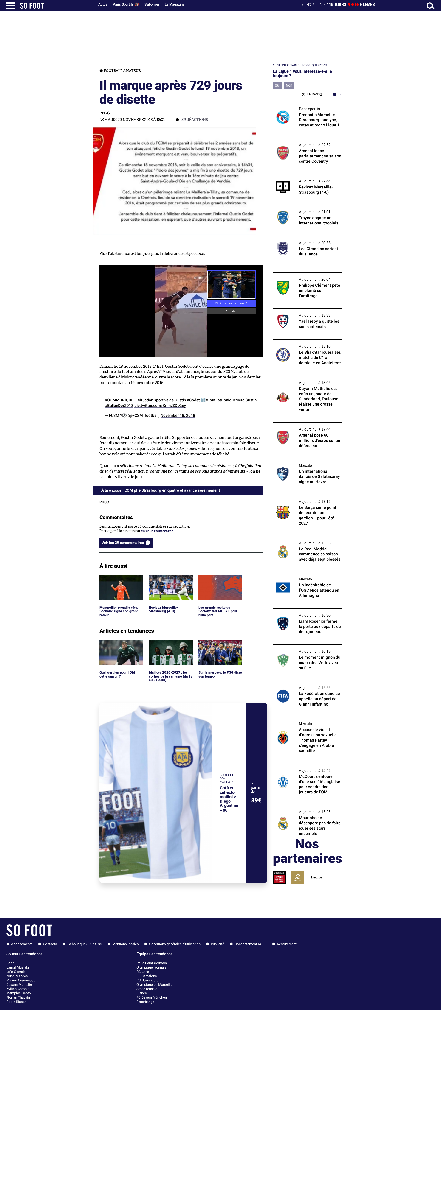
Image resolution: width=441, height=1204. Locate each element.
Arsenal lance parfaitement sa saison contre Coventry (303, 142)
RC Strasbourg (147, 980)
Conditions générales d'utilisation (175, 944)
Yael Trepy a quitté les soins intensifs (302, 310)
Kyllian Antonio (18, 989)
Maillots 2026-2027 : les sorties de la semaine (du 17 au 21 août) (170, 646)
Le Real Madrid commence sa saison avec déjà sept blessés (306, 540)
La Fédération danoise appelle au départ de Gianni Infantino (307, 685)
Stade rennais (146, 989)
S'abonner (151, 4)
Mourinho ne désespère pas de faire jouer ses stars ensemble (306, 809)
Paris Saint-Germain (151, 963)
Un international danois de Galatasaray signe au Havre (304, 463)
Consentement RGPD (251, 944)
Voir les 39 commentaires (123, 542)
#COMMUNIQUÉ (119, 400)
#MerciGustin (245, 400)
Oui (277, 85)
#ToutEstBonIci (219, 400)
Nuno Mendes (17, 976)
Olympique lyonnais (151, 967)
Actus (102, 4)
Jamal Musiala (17, 967)
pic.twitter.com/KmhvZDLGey (160, 405)
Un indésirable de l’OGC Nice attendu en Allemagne (305, 576)
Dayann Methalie (19, 985)
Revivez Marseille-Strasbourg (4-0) (163, 579)
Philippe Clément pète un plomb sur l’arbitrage (302, 277)
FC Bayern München (151, 997)
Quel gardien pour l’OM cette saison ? (117, 644)
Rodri (10, 963)
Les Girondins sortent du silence (299, 238)
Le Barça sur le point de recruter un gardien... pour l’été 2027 (301, 499)
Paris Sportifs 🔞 (126, 4)
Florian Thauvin (18, 997)
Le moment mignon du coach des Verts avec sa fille (304, 649)
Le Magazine (174, 4)
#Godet (193, 400)
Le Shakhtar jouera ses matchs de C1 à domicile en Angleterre (303, 344)
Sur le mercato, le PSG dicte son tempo (216, 644)
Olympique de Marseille (154, 985)
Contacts (50, 944)
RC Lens (142, 972)
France (141, 993)
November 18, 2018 (178, 415)
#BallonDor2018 (119, 405)
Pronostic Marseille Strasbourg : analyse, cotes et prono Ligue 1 (305, 106)
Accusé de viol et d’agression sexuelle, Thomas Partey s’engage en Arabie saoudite (303, 723)
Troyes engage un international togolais (305, 207)
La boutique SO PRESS (84, 944)
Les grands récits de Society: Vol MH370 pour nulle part (218, 581)
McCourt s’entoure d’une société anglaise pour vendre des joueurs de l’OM (306, 768)
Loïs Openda (15, 972)
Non (289, 85)
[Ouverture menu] (10, 5)
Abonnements (22, 944)
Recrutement (287, 944)
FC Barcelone (146, 976)
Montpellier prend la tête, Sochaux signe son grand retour (120, 581)
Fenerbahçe (145, 1002)
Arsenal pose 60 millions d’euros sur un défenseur (304, 427)
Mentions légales (125, 944)
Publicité (217, 944)
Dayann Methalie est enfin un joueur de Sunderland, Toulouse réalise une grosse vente (305, 382)
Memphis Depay (18, 993)
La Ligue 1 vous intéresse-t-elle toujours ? (302, 73)
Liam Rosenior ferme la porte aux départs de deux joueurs (306, 613)
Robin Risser (16, 1002)
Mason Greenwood (20, 980)
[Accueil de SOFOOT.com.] (56, 5)
